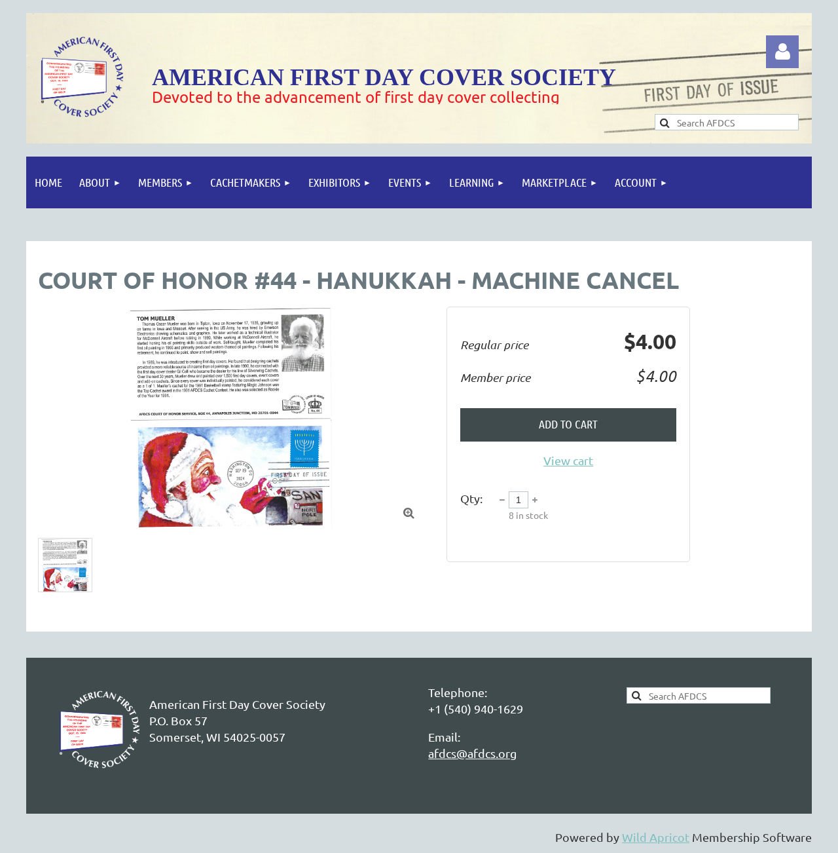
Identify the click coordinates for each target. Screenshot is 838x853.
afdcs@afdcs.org (472, 753)
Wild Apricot (655, 837)
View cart (568, 460)
